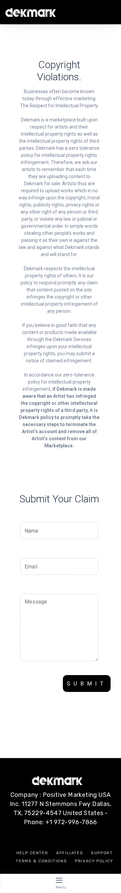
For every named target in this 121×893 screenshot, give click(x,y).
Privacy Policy (94, 861)
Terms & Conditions (41, 861)
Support (102, 852)
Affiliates (69, 852)
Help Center (32, 852)
